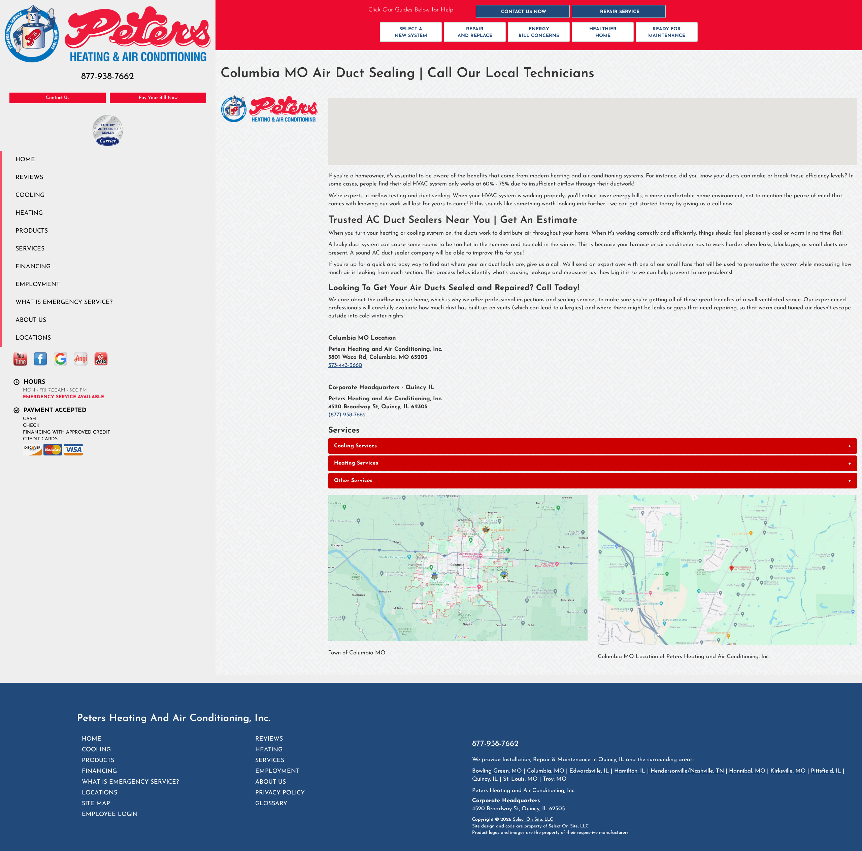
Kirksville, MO (788, 771)
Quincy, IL (485, 779)
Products (31, 231)
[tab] (592, 446)
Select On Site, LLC (533, 819)
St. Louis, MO (520, 779)
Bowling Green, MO (497, 771)
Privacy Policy (280, 793)
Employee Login (110, 814)
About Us (30, 320)
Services (29, 249)
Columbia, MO (545, 771)
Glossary (271, 804)
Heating (29, 213)
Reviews (29, 177)
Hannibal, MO (747, 771)
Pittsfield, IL (826, 771)
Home (25, 160)
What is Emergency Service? (63, 302)
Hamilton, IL (629, 771)
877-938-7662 (495, 744)
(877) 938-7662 (347, 415)
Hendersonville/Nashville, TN (687, 771)
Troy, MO (555, 779)
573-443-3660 (345, 365)
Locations (33, 338)
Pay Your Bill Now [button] (158, 97)
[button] (523, 11)
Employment (37, 284)
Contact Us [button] (57, 97)
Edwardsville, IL (589, 771)
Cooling (29, 195)
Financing (33, 267)
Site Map (96, 804)
